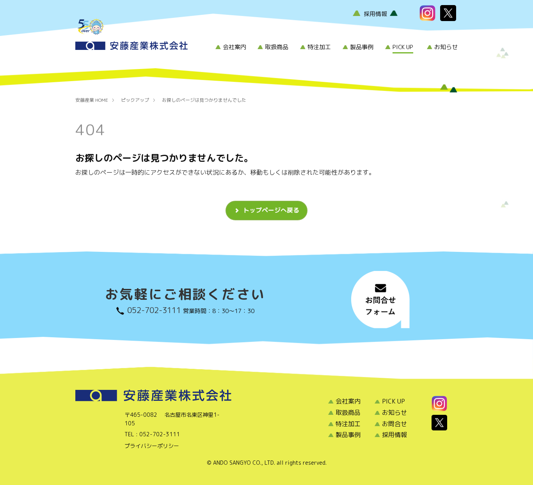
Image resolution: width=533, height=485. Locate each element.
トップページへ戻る (271, 210)
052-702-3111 (154, 309)
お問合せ (394, 424)
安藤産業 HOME (91, 100)
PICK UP (403, 47)
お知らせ (446, 47)
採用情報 (375, 14)
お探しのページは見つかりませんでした (204, 100)
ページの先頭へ (519, 465)
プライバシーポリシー (151, 446)
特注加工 (319, 47)
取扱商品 (276, 47)
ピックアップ (135, 100)
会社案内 (234, 47)
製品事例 (361, 47)
